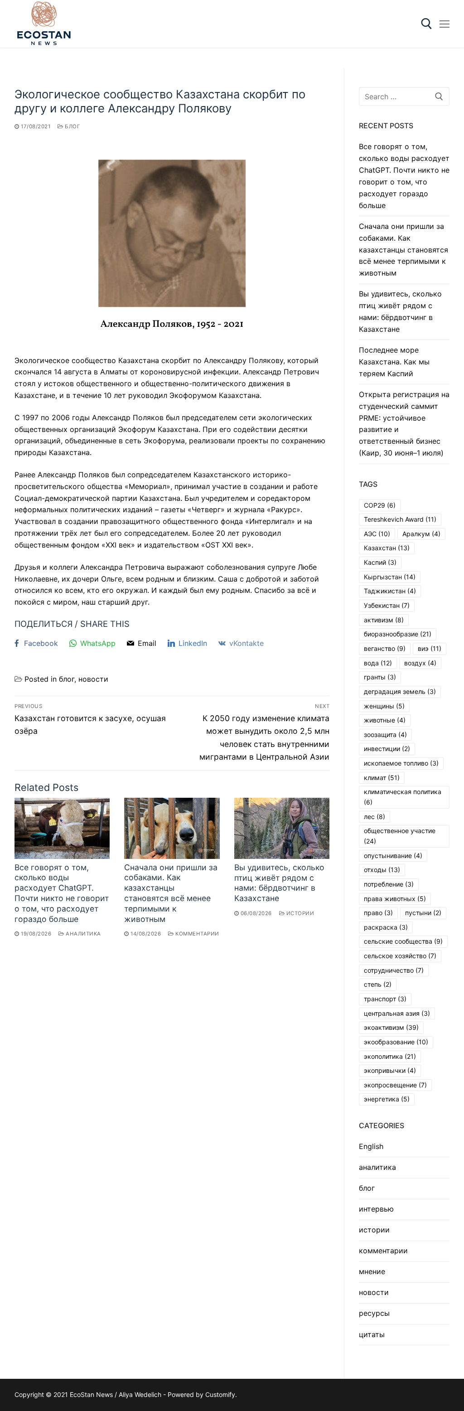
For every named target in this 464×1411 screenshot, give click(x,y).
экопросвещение (395, 1085)
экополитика (390, 1056)
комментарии (196, 934)
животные (385, 720)
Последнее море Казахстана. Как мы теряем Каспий (394, 361)
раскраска (386, 927)
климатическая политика (402, 797)
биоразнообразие (397, 634)
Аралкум (421, 534)
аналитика (82, 934)
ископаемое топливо (401, 763)
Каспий (380, 562)
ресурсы (374, 1313)
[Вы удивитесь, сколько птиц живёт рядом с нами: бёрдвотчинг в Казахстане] (281, 828)
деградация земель (400, 691)
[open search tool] (426, 23)
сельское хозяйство (400, 956)
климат (382, 777)
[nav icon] (445, 24)
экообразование (396, 1042)
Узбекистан (387, 605)
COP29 (380, 505)
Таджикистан (390, 591)
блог (71, 126)
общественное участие (399, 836)
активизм (384, 620)
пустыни (423, 912)
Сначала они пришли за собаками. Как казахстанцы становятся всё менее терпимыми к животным (171, 893)
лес (374, 816)
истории (299, 913)
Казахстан (387, 548)
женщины (384, 706)
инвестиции (387, 748)
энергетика (387, 1099)
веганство (385, 648)
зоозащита (385, 734)
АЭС (377, 534)
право (378, 912)
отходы (382, 869)
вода (378, 663)
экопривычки (390, 1070)
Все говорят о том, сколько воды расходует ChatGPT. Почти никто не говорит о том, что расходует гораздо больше (61, 893)
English (371, 1146)
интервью (376, 1208)
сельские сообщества (403, 941)
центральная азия (397, 1013)
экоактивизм (391, 1027)
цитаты (372, 1334)
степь (378, 984)
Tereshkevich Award (400, 519)
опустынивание (393, 855)
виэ (429, 648)
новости (93, 679)
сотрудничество (394, 970)
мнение (372, 1271)
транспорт (385, 999)
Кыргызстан (390, 577)
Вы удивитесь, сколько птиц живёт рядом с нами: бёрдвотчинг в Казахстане (279, 883)
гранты (380, 677)
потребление (389, 884)
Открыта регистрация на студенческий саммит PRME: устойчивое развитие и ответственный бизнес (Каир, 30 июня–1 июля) (404, 423)
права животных (395, 898)
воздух (420, 663)
